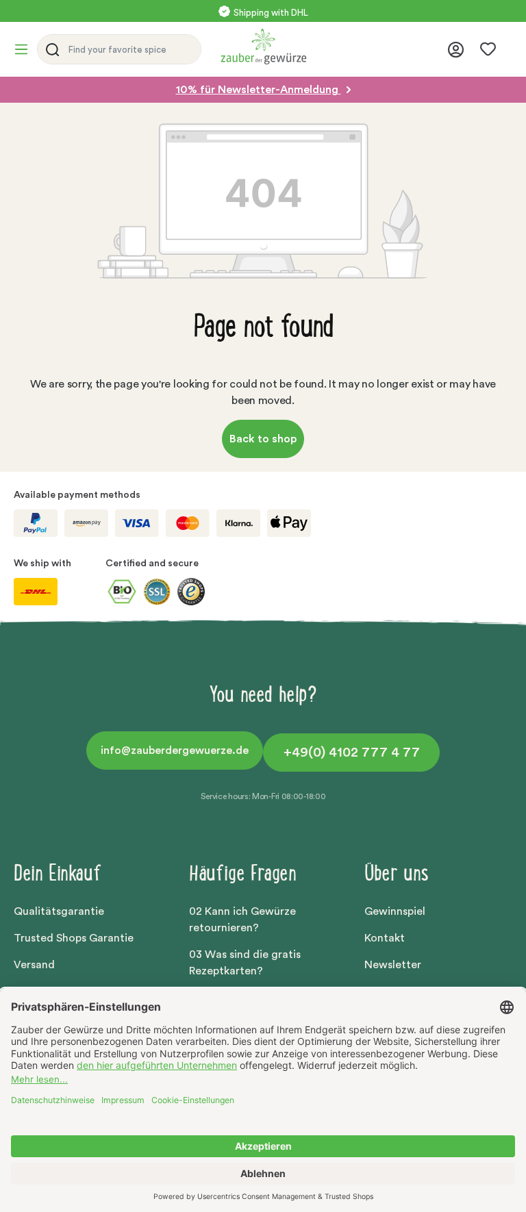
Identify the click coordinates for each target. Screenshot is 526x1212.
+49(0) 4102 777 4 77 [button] (352, 752)
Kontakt (384, 938)
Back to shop (263, 438)
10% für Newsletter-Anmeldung (258, 89)
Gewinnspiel (394, 911)
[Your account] (456, 49)
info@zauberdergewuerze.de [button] (175, 750)
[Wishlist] (488, 49)
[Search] (50, 49)
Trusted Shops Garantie (74, 938)
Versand (34, 964)
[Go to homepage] (330, 46)
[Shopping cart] (508, 51)
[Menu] (25, 49)
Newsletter (392, 964)
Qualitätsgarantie (59, 911)
